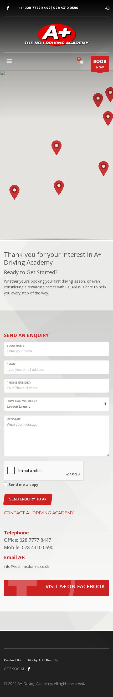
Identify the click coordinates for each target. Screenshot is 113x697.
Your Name (15, 346)
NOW (99, 63)
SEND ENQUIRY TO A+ (28, 499)
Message (14, 419)
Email (11, 364)
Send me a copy (23, 484)
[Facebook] (8, 8)
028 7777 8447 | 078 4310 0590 (51, 8)
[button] (56, 148)
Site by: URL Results (42, 660)
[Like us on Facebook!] (29, 669)
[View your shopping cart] (81, 62)
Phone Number (19, 382)
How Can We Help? (22, 401)
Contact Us (12, 660)
